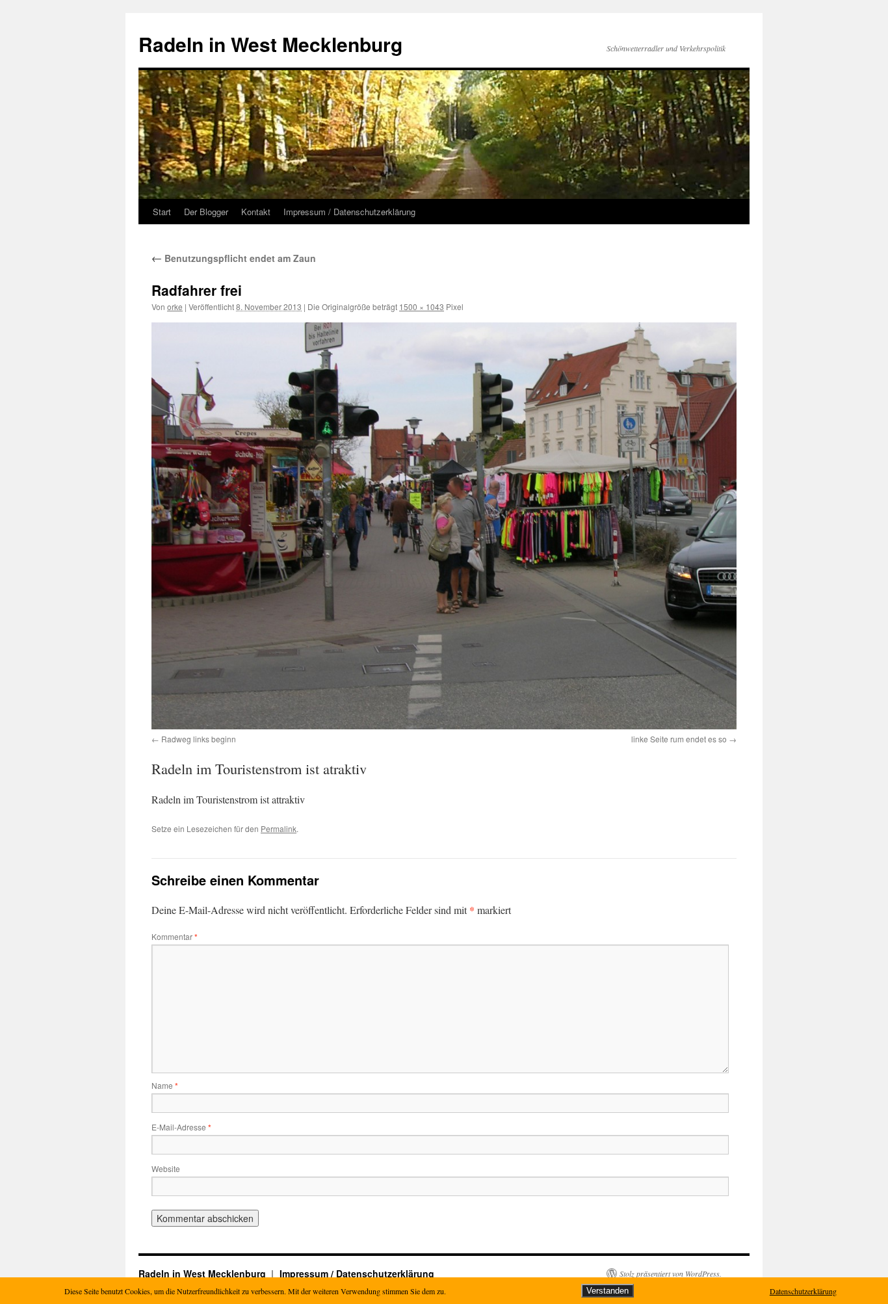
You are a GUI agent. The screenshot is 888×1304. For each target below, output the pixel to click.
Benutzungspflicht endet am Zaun (233, 258)
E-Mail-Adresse (181, 1126)
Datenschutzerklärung (803, 1291)
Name (164, 1085)
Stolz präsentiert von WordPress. (671, 1273)
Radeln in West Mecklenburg (270, 44)
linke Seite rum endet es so (679, 738)
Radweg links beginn (198, 738)
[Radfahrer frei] (444, 525)
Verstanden (607, 1291)
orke (175, 306)
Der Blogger (206, 211)
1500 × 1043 (421, 306)
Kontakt (255, 211)
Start (162, 211)
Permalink (278, 828)
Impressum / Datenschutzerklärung (349, 211)
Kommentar (174, 936)
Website (165, 1168)
